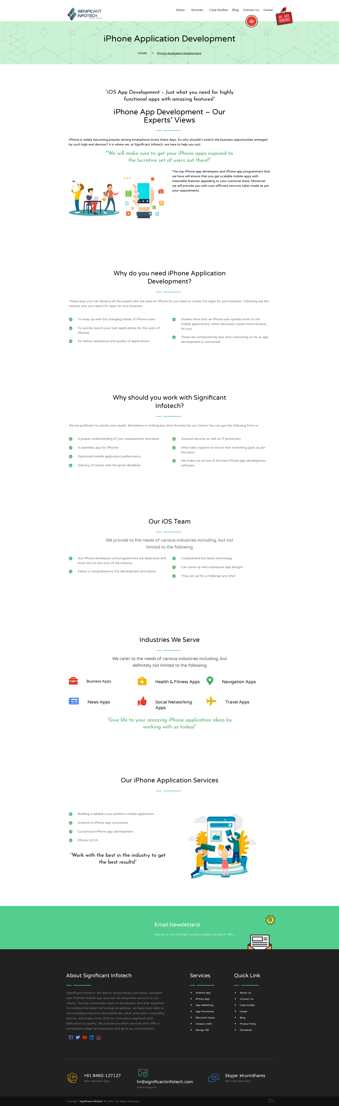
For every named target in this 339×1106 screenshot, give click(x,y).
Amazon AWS (204, 1023)
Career (268, 10)
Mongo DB (202, 1030)
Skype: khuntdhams (245, 1075)
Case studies (218, 10)
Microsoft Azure (205, 1017)
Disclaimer (246, 1030)
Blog (235, 10)
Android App (203, 992)
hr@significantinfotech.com (165, 1081)
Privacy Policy (248, 1023)
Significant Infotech (91, 1101)
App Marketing (204, 1005)
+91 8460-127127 (102, 1075)
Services (198, 10)
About (181, 10)
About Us (245, 992)
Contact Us (251, 10)
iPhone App (202, 998)
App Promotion (205, 1011)
